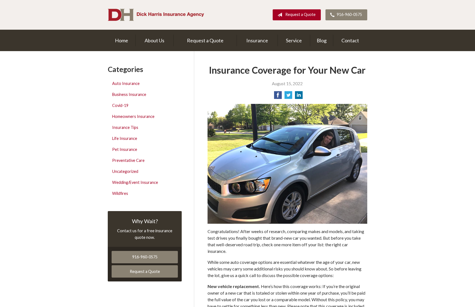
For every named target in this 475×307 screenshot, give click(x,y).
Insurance (257, 40)
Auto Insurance (126, 83)
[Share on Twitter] (288, 96)
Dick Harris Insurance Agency (156, 15)
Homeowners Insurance (133, 116)
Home (121, 40)
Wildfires (120, 193)
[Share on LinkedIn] (299, 96)
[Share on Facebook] (278, 96)
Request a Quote (300, 14)
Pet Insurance (124, 149)
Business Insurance (129, 94)
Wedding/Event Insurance (135, 182)
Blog (322, 40)
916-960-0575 (349, 14)
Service (294, 40)
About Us (154, 40)
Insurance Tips (125, 127)
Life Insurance (124, 138)
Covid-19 (120, 105)
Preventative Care (128, 160)
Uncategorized (125, 171)
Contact (350, 40)
